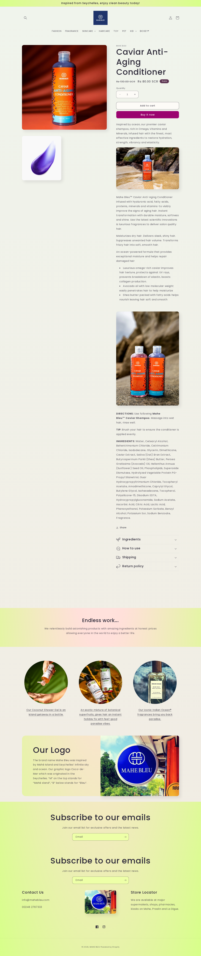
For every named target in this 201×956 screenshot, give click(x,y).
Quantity (120, 88)
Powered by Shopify (110, 947)
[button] (25, 17)
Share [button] (123, 527)
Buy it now (148, 114)
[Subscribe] (125, 837)
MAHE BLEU (95, 947)
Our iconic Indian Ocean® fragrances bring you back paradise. (155, 714)
